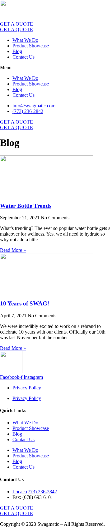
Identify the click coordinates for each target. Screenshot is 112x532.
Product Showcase (30, 45)
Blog (17, 51)
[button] (56, 68)
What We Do (25, 40)
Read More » (13, 250)
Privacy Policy (26, 387)
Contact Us (23, 57)
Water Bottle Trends (25, 206)
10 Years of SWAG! (24, 303)
